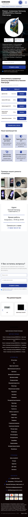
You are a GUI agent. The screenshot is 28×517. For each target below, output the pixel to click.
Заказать (22, 93)
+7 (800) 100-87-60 (14, 228)
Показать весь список (14, 125)
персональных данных (13, 71)
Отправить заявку (14, 67)
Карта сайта (24, 513)
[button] (3, 310)
